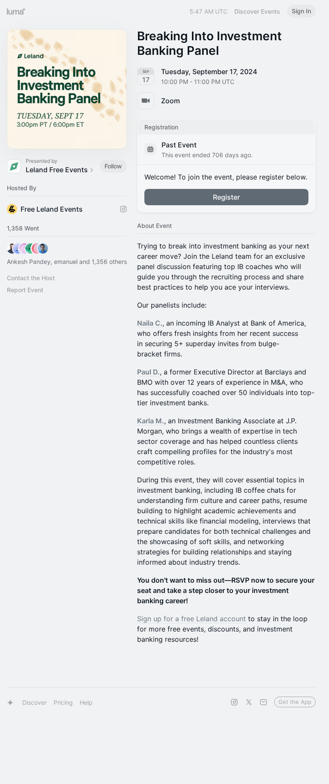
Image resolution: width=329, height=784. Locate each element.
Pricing (63, 702)
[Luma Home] (16, 11)
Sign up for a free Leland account (191, 618)
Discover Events (257, 11)
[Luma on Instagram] (234, 702)
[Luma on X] (249, 702)
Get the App (294, 701)
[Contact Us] (263, 702)
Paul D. (148, 372)
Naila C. (149, 323)
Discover (34, 702)
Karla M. (150, 420)
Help (86, 702)
